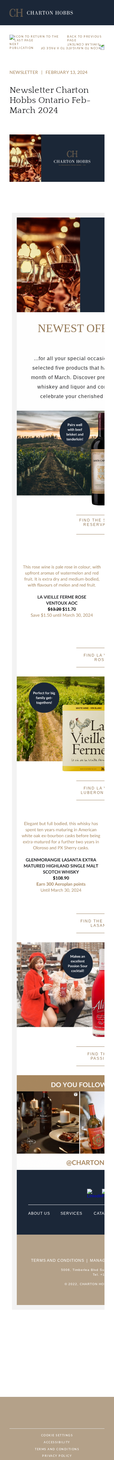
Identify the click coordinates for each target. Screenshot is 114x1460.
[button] (41, 13)
